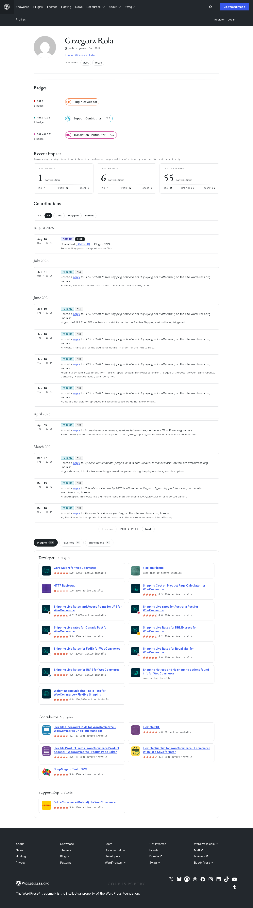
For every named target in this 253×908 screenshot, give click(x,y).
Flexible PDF (151, 727)
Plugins (45, 542)
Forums (89, 215)
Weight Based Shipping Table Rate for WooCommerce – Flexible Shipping (80, 692)
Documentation (115, 850)
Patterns (65, 862)
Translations (99, 542)
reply (76, 277)
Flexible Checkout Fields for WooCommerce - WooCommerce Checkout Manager (85, 728)
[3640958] (83, 244)
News (19, 850)
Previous (107, 529)
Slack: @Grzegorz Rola (80, 55)
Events (153, 850)
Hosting (21, 856)
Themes (65, 850)
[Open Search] (210, 7)
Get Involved (157, 844)
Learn (108, 844)
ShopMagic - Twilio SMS (70, 769)
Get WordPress (234, 6)
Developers (112, 856)
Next (148, 529)
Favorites (71, 542)
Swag (154, 862)
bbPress (201, 856)
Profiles (21, 19)
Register (219, 19)
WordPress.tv (115, 862)
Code (59, 215)
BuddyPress (203, 862)
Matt (198, 850)
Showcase (67, 844)
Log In (231, 19)
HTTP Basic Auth (65, 585)
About (20, 844)
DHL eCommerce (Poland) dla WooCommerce (85, 802)
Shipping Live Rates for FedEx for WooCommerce (87, 648)
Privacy (20, 862)
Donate (155, 856)
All (48, 215)
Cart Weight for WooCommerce (75, 567)
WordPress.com (206, 844)
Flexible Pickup (153, 567)
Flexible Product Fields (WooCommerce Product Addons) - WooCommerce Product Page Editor (86, 749)
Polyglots (73, 215)
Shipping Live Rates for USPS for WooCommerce (87, 669)
